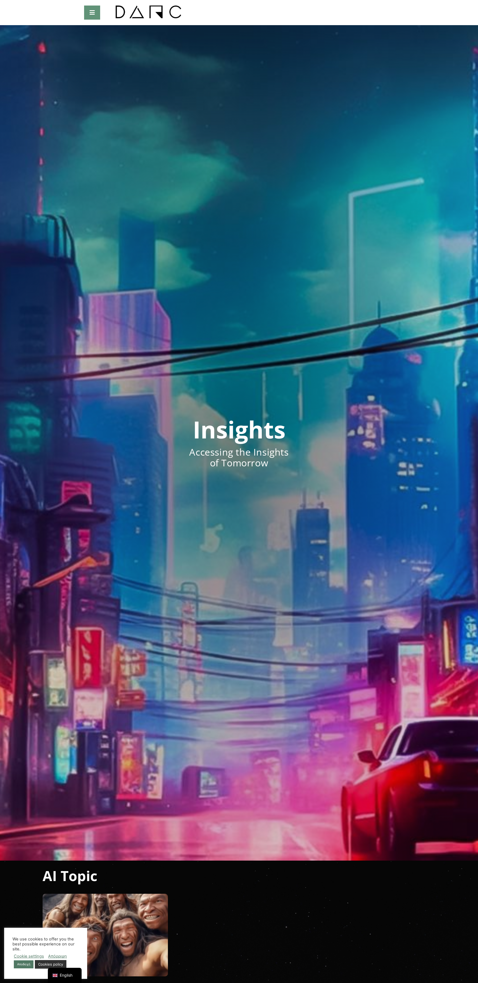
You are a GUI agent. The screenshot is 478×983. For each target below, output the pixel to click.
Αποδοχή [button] (23, 964)
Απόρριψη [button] (57, 956)
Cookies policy (50, 964)
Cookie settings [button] (29, 956)
